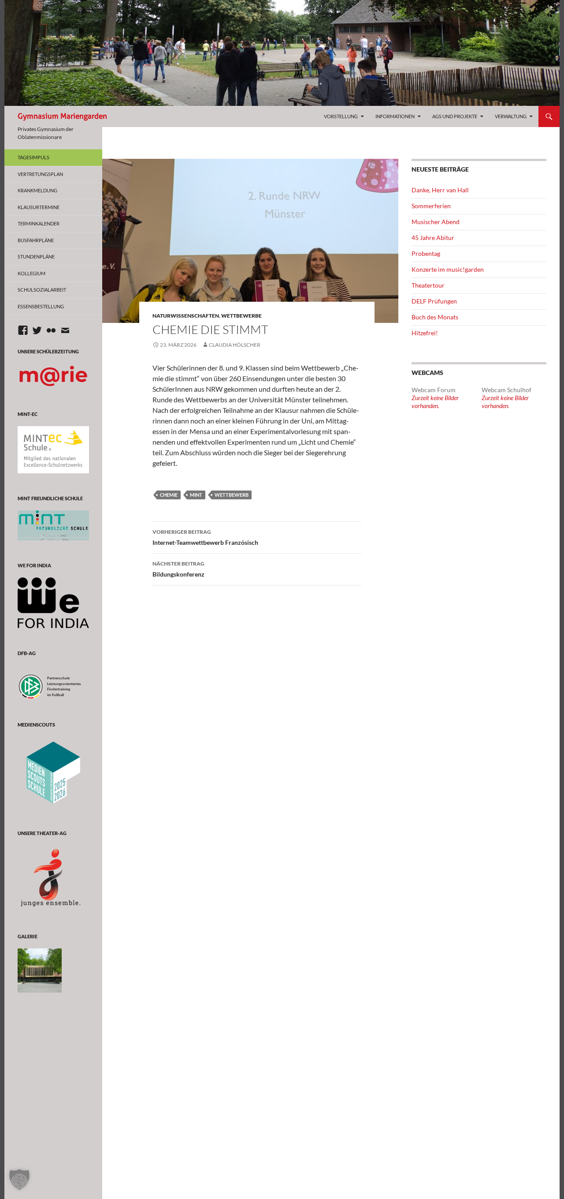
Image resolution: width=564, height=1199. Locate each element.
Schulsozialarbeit (42, 289)
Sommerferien (431, 206)
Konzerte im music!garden (448, 269)
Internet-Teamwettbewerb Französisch (205, 537)
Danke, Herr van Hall (440, 190)
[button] (19, 1179)
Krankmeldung (37, 190)
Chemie (169, 495)
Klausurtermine (38, 207)
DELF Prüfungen (434, 301)
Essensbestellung (41, 306)
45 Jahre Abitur (433, 237)
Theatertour (428, 285)
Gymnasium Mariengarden (62, 116)
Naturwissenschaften (185, 315)
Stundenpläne (36, 256)
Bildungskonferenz (178, 569)
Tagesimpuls (33, 157)
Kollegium (31, 273)
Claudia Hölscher (234, 344)
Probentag (426, 253)
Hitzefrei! (425, 333)
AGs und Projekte (454, 116)
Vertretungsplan (40, 174)
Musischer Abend (436, 221)
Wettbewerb (232, 495)
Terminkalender (38, 223)
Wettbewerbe (241, 315)
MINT (196, 495)
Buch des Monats (435, 317)
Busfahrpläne (36, 240)
